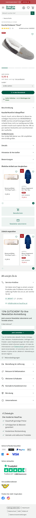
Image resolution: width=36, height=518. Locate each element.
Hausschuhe (8, 18)
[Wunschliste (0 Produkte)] (28, 7)
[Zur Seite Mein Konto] (23, 7)
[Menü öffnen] (3, 8)
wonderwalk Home (9, 22)
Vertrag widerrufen (13, 508)
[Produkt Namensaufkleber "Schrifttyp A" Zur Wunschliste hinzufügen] (16, 172)
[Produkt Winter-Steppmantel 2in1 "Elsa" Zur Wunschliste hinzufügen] (33, 172)
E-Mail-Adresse (6, 324)
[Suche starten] (32, 13)
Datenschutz (19, 347)
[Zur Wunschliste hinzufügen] (32, 34)
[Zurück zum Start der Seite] (34, 505)
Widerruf (25, 511)
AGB (19, 511)
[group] (18, 48)
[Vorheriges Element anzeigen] (3, 203)
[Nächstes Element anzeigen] (33, 203)
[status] (15, 13)
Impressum (25, 508)
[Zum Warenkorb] (32, 7)
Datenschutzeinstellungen (18, 515)
